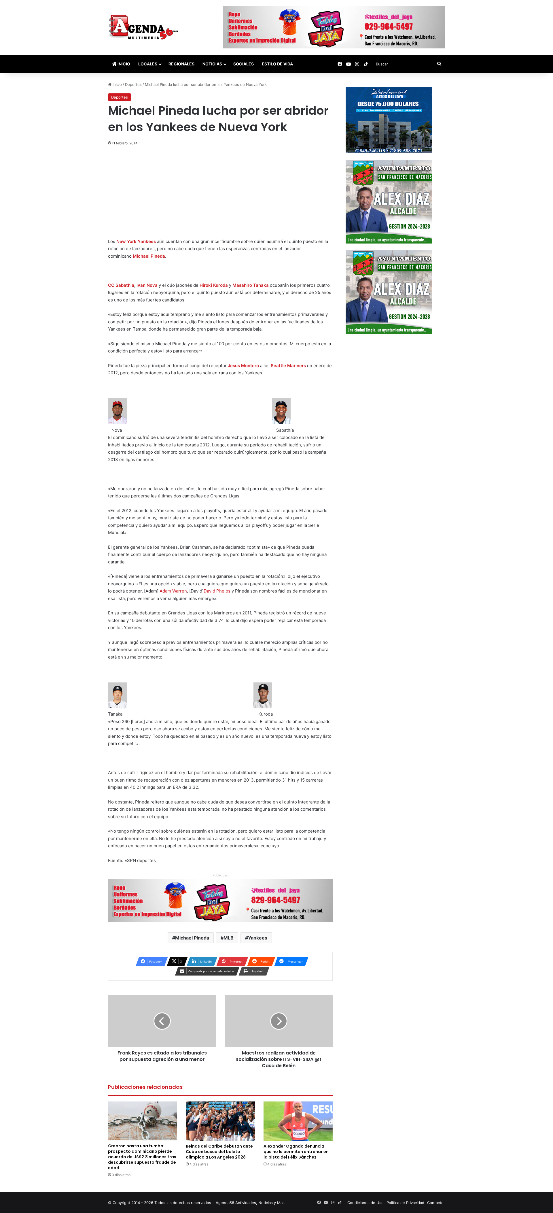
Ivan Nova (147, 285)
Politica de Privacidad (405, 1202)
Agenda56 (225, 1202)
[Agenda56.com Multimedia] (144, 28)
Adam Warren (173, 591)
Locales (147, 63)
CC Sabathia (121, 285)
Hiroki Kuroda (214, 285)
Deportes (133, 84)
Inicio (123, 63)
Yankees (257, 938)
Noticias (212, 63)
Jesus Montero (243, 365)
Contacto (435, 1202)
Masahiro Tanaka (250, 285)
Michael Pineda (149, 256)
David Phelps (217, 591)
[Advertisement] (220, 195)
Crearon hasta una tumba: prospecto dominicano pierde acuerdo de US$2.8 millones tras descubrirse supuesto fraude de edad (142, 1157)
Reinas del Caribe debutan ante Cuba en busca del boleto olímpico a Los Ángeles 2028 (219, 1151)
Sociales (243, 63)
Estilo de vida (277, 63)
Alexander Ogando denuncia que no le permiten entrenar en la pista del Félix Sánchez (296, 1151)
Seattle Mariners (288, 365)
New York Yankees (136, 241)
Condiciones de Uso (365, 1202)
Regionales (181, 63)
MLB (229, 938)
